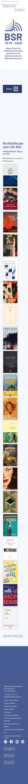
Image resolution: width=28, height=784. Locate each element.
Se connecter (19, 10)
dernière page (18, 636)
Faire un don (8, 762)
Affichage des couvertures (14, 158)
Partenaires (7, 712)
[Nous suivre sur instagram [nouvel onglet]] (5, 741)
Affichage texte (8, 161)
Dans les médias (9, 709)
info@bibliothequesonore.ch (12, 697)
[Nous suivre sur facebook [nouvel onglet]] (11, 741)
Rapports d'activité (9, 703)
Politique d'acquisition (10, 706)
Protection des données (11, 715)
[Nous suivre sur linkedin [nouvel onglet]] (22, 741)
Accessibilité (8, 749)
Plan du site (8, 755)
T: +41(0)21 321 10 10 (10, 694)
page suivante (8, 636)
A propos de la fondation (11, 700)
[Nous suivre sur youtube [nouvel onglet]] (17, 741)
